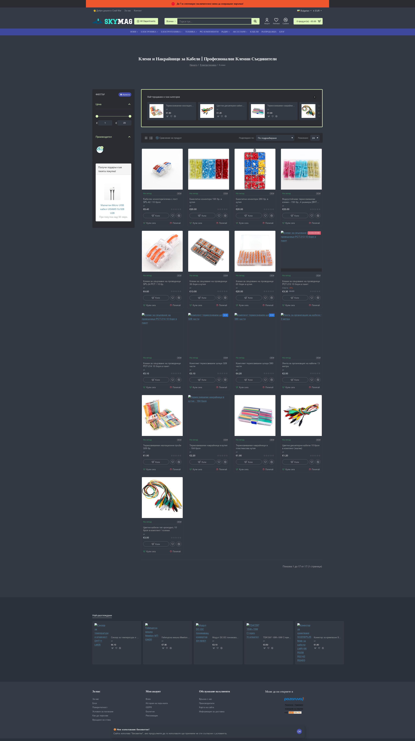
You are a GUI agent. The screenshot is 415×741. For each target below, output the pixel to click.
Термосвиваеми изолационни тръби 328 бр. (180, 105)
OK (299, 731)
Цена (98, 104)
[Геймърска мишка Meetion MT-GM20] (152, 632)
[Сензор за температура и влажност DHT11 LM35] (101, 635)
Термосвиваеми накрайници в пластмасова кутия (281, 105)
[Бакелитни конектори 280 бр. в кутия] (255, 169)
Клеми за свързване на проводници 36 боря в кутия (208, 283)
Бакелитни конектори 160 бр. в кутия (206, 200)
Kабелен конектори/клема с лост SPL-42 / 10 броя (160, 200)
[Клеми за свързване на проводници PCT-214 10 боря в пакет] (162, 333)
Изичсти (126, 94)
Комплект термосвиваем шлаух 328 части (208, 365)
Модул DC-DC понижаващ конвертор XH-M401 (226, 637)
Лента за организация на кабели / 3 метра (301, 365)
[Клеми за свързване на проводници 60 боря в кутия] (255, 251)
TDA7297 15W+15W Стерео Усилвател (277, 637)
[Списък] (150, 137)
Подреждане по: (246, 137)
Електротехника (208, 64)
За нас (96, 691)
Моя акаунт (153, 691)
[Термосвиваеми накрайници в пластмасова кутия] (258, 111)
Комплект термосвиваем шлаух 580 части (254, 365)
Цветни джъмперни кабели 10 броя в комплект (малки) (231, 105)
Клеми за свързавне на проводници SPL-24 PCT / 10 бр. (162, 283)
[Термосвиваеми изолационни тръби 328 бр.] (156, 111)
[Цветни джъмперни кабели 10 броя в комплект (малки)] (207, 111)
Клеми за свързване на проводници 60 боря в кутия (254, 283)
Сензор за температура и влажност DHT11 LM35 (125, 637)
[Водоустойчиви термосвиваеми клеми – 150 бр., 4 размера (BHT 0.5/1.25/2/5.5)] (301, 169)
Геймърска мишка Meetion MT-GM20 (176, 637)
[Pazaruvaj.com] (294, 700)
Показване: (303, 137)
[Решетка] (146, 137)
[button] (167, 116)
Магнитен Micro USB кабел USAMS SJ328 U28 (112, 209)
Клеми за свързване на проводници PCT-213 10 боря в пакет (301, 283)
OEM (179, 193)
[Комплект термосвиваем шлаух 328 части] (208, 333)
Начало (193, 64)
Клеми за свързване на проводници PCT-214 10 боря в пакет (162, 365)
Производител (104, 136)
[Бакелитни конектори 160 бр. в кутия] (208, 169)
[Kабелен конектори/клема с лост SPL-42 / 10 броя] (162, 169)
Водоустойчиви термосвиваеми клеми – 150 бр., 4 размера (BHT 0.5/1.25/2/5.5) (299, 200)
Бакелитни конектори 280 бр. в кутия (252, 200)
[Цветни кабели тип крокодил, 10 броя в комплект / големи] (308, 111)
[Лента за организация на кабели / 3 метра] (301, 333)
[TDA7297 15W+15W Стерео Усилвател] (253, 631)
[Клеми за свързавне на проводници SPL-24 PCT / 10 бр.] (162, 251)
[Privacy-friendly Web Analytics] (295, 712)
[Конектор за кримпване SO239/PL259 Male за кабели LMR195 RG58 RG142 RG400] (304, 642)
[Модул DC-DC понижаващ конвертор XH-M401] (203, 633)
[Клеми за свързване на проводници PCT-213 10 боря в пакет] (301, 251)
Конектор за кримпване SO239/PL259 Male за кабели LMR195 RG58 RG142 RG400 (328, 637)
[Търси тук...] (255, 21)
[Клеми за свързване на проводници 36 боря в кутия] (208, 251)
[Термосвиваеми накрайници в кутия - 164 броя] (208, 415)
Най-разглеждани (102, 615)
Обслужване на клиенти (214, 691)
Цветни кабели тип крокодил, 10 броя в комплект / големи (160, 529)
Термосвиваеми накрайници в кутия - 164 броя (208, 447)
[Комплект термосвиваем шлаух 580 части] (255, 333)
